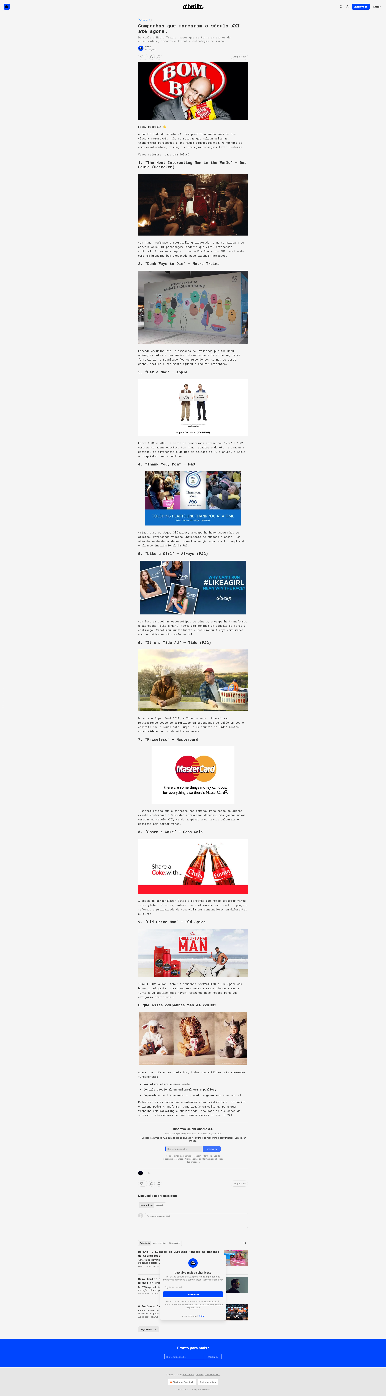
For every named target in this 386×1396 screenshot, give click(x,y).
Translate (144, 20)
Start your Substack (183, 1382)
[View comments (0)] (152, 57)
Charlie (149, 47)
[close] (222, 1259)
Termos (200, 1374)
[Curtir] (140, 1270)
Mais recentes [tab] (159, 1243)
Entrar (377, 6)
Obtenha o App (208, 1382)
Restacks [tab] (160, 1205)
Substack (180, 1389)
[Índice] (3, 698)
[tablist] (152, 1205)
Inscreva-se (360, 6)
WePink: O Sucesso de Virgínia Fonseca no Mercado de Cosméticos (178, 1253)
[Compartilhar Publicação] (348, 7)
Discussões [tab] (174, 1243)
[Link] (133, 164)
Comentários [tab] (146, 1205)
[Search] (341, 7)
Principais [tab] (145, 1243)
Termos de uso (210, 1301)
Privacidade (188, 1374)
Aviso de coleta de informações (199, 1304)
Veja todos (146, 1329)
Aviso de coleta (212, 1374)
